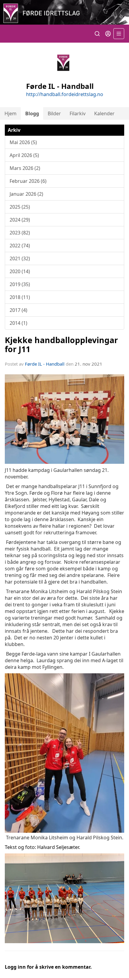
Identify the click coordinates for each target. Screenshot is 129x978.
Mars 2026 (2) (25, 168)
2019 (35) (20, 284)
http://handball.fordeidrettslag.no (64, 94)
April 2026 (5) (24, 155)
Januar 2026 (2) (26, 194)
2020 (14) (20, 271)
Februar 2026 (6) (28, 181)
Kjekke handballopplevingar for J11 (61, 344)
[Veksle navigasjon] (118, 33)
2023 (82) (20, 232)
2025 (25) (20, 207)
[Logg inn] (108, 33)
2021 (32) (20, 258)
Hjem (10, 113)
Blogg (32, 113)
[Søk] (97, 33)
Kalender (104, 113)
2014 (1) (18, 323)
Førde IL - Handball (44, 364)
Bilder (54, 113)
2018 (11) (20, 297)
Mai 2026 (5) (23, 142)
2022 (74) (20, 245)
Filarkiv (78, 113)
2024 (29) (20, 219)
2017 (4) (18, 310)
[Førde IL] (64, 12)
